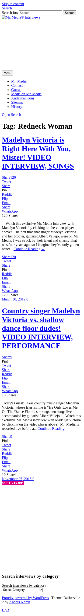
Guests (16, 90)
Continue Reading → (29, 249)
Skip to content (13, 4)
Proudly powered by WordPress (25, 598)
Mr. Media (19, 81)
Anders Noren (19, 602)
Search (7, 8)
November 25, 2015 (17, 479)
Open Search (11, 115)
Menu (7, 73)
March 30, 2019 (14, 299)
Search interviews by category (24, 585)
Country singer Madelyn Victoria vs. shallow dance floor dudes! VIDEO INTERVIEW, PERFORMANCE (41, 328)
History (16, 107)
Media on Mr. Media (26, 94)
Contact (17, 85)
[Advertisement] (42, 45)
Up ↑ (5, 610)
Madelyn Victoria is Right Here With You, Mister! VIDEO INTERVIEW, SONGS (38, 153)
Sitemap (17, 102)
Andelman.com (22, 98)
